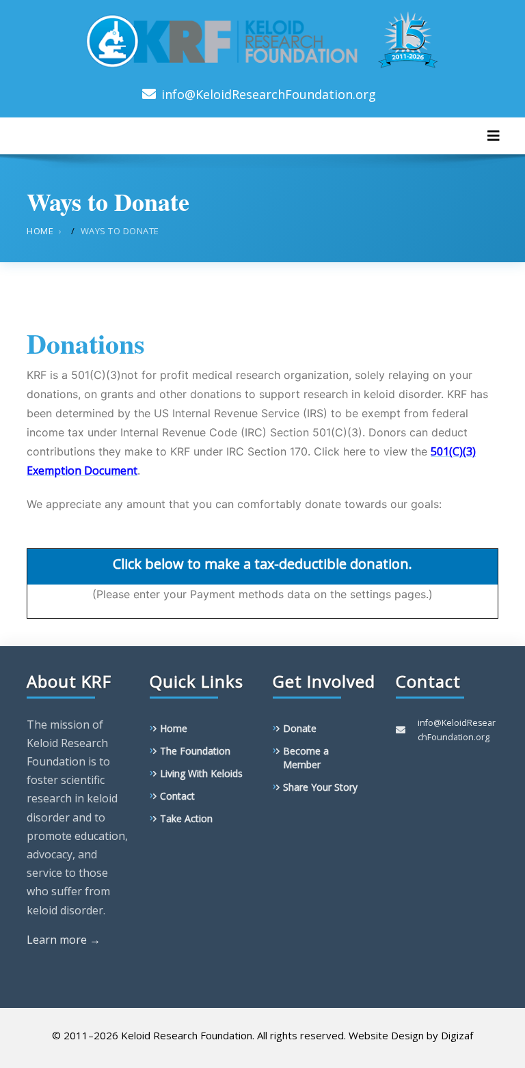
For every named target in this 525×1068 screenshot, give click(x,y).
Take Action (186, 818)
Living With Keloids (201, 773)
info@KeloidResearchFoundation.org (268, 94)
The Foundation (195, 750)
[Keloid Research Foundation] (262, 37)
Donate (300, 728)
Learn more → (63, 939)
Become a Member (306, 757)
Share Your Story (320, 787)
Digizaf (457, 1035)
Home (40, 231)
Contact (177, 795)
